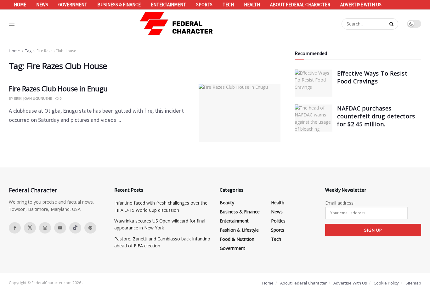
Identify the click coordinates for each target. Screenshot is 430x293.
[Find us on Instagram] (45, 228)
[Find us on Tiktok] (75, 228)
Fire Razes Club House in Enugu (58, 88)
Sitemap (413, 283)
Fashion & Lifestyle (239, 230)
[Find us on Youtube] (60, 228)
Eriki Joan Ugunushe (33, 98)
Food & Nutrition (237, 239)
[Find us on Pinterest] (90, 228)
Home (20, 5)
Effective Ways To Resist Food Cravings (372, 77)
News (42, 5)
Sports (204, 5)
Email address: (339, 203)
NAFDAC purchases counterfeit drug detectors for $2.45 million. (376, 116)
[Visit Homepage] (176, 24)
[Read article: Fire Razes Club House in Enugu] (239, 113)
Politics (278, 221)
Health (252, 5)
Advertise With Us (361, 5)
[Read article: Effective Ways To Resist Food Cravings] (313, 83)
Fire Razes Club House (56, 51)
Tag (28, 51)
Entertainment (168, 5)
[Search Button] (392, 24)
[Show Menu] (11, 24)
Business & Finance (119, 5)
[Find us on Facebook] (15, 228)
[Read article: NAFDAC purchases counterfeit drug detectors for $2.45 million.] (313, 118)
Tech (228, 5)
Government (72, 5)
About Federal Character (300, 5)
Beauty (227, 203)
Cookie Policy (386, 283)
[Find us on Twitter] (30, 228)
